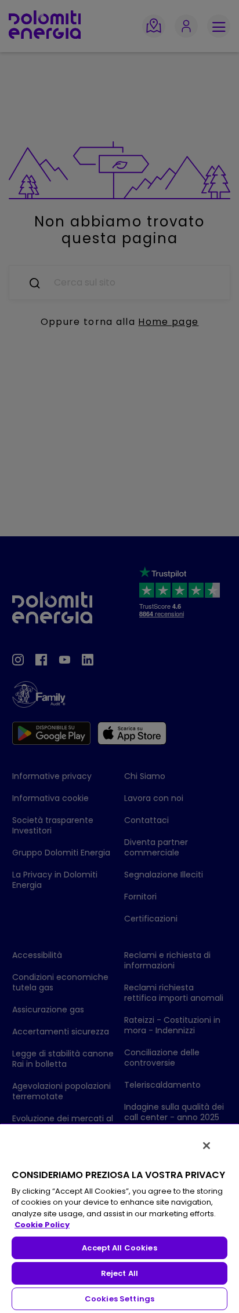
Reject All (119, 1273)
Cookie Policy (42, 1224)
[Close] (206, 1145)
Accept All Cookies (119, 1247)
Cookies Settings (119, 1298)
